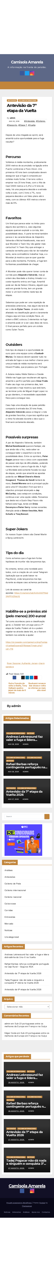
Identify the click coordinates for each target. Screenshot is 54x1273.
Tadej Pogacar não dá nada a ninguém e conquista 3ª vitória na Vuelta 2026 (26, 1164)
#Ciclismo (40, 121)
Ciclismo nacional (34, 757)
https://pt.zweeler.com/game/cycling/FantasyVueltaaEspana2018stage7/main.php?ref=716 (26, 645)
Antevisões (12, 100)
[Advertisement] (27, 27)
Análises (9, 870)
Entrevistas (10, 917)
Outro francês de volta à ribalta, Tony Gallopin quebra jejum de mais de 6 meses (17, 688)
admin (12, 118)
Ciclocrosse (10, 903)
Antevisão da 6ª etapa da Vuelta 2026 (23, 989)
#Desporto (12, 125)
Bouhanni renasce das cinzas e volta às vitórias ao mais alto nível (37, 687)
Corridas (9, 910)
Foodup (42, 1203)
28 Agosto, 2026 (16, 1082)
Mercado (9, 923)
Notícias (30, 733)
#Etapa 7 (22, 125)
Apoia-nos (36, 1212)
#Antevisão (29, 121)
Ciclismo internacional (28, 100)
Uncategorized (12, 937)
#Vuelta (31, 125)
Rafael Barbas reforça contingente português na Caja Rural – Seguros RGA (25, 767)
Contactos (46, 1212)
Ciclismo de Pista (13, 883)
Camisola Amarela (27, 62)
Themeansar (27, 1206)
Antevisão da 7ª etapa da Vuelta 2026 (24, 793)
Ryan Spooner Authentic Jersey (22, 663)
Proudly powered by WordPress (19, 1203)
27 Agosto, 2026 (16, 1140)
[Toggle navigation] (29, 85)
